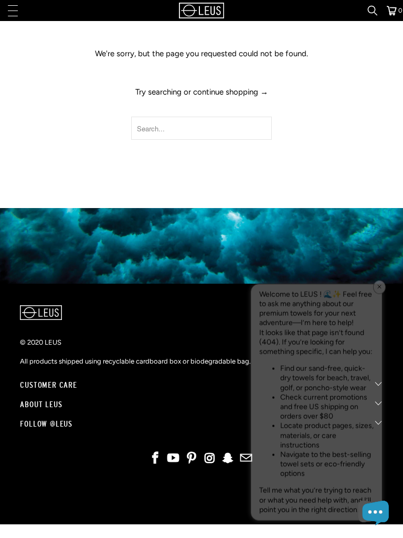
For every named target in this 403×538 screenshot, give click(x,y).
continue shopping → (230, 92)
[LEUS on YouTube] (174, 459)
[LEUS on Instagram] (210, 459)
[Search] (376, 10)
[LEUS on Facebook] (155, 459)
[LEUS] (201, 10)
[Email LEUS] (246, 459)
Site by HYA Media (202, 507)
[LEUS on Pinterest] (192, 459)
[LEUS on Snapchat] (228, 459)
